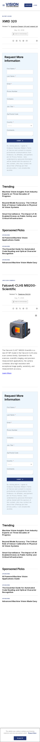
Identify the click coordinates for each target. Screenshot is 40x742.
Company (10, 99)
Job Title (10, 106)
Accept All (20, 738)
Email (9, 84)
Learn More (6, 373)
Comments (10, 130)
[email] (27, 41)
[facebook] (13, 41)
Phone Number (12, 91)
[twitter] (20, 41)
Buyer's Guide (7, 16)
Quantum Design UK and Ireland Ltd (24, 26)
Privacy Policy (32, 733)
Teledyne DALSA (24, 294)
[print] (37, 41)
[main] (20, 735)
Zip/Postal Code (12, 114)
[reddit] (23, 41)
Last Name (11, 76)
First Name (11, 69)
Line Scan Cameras (8, 280)
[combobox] (20, 125)
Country (10, 122)
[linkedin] (17, 41)
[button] (3, 5)
